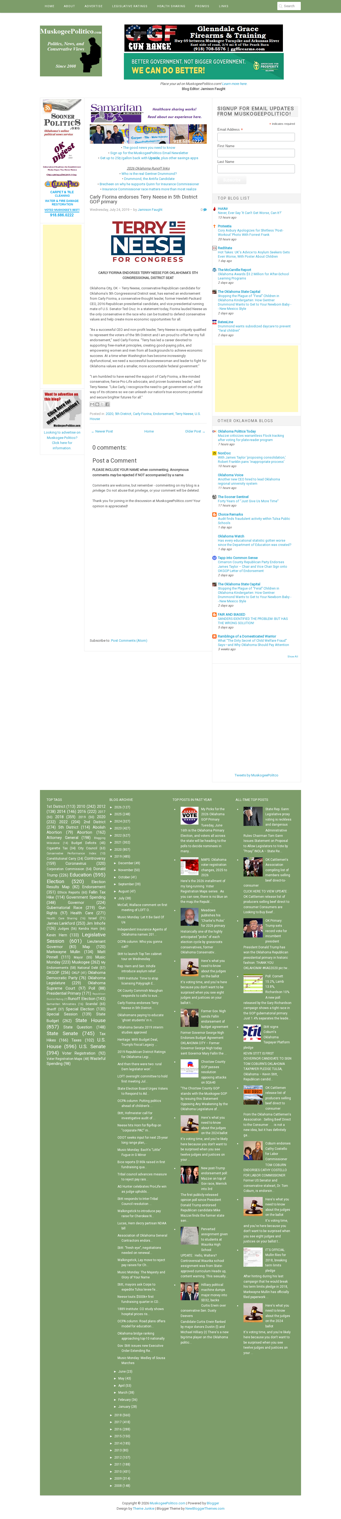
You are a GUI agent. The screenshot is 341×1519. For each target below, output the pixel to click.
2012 (101, 806)
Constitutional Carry (61, 859)
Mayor (78, 957)
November (125, 870)
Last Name (225, 162)
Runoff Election (81, 999)
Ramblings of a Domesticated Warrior (247, 636)
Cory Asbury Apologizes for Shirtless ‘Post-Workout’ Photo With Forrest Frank (250, 233)
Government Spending (85, 897)
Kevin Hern (57, 935)
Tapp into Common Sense (238, 558)
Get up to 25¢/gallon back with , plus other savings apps (149, 158)
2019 (82, 817)
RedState (225, 248)
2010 (81, 806)
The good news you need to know (149, 148)
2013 (118, 1450)
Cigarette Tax (57, 848)
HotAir (223, 209)
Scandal (92, 1004)
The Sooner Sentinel (233, 497)
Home (49, 6)
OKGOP (53, 972)
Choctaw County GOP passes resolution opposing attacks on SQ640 (213, 1072)
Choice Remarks (230, 514)
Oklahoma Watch (231, 536)
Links (224, 6)
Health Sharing (171, 6)
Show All (292, 656)
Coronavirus (76, 863)
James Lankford (61, 923)
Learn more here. (234, 84)
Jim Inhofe (95, 923)
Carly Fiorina (142, 414)
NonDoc (224, 453)
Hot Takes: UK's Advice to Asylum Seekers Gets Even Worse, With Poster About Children (254, 254)
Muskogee (81, 962)
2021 (118, 842)
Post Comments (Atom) (129, 641)
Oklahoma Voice (230, 475)
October (124, 877)
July (121, 898)
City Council (87, 848)
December (125, 863)
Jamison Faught (150, 210)
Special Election (80, 1009)
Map (86, 947)
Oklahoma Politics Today (237, 431)
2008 (118, 1486)
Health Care (82, 913)
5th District (123, 414)
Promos (202, 6)
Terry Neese (184, 414)
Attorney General (62, 837)
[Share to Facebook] (107, 404)
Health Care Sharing (62, 918)
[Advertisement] (62, 304)
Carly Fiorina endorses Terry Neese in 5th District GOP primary (143, 199)
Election (55, 881)
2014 (61, 811)
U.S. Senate (92, 1046)
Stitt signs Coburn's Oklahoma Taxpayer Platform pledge (266, 1037)
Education (81, 875)
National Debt (88, 968)
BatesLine (225, 322)
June (122, 1371)
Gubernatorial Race (64, 907)
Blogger (213, 1503)
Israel (92, 918)
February (124, 1400)
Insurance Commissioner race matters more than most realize (149, 189)
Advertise (94, 6)
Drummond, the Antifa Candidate (149, 179)
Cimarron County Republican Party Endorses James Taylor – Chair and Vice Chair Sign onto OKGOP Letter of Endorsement (252, 566)
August (123, 891)
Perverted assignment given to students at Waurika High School (214, 1239)
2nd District (94, 822)
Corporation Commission (65, 869)
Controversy (94, 858)
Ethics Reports (69, 892)
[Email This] (92, 404)
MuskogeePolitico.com (167, 1503)
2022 (63, 822)
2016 (82, 811)
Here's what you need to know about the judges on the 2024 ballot (277, 1316)
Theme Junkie (143, 1508)
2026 (118, 807)
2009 (118, 1478)
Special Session (62, 1014)
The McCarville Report (234, 270)
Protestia (225, 226)
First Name (225, 146)
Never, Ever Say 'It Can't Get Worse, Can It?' (250, 213)
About (69, 6)
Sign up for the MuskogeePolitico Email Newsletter (149, 153)
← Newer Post (102, 431)
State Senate (62, 1033)
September (126, 884)
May (121, 1378)
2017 (101, 812)
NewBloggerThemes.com (205, 1508)
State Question (77, 1027)
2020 (109, 414)
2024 (118, 821)
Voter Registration (78, 1053)
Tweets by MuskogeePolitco (256, 775)
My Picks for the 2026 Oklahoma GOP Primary (213, 814)
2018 (59, 817)
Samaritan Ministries (61, 1004)
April (121, 1386)
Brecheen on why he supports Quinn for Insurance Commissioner (149, 184)
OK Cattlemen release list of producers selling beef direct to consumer (278, 1098)
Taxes (76, 1040)
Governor (76, 902)
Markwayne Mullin (63, 952)
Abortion (84, 832)
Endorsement (163, 414)
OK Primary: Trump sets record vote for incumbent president (276, 931)
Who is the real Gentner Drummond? (149, 174)
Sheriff (51, 1009)
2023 (118, 828)
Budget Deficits (83, 843)
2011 (118, 1464)
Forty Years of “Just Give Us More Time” (248, 501)
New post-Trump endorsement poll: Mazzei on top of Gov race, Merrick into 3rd (214, 1178)
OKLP (75, 973)
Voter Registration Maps (64, 1059)
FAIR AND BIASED (231, 614)
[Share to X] (102, 404)
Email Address (230, 129)
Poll (92, 988)
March (123, 1392)
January (124, 1407)
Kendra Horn (88, 929)
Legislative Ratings (130, 6)
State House (90, 1020)
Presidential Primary (64, 993)
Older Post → (195, 431)
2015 (118, 1436)
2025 (118, 814)
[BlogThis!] (97, 404)
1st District (56, 806)
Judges (63, 929)
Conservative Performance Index (71, 853)
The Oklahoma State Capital (239, 292)
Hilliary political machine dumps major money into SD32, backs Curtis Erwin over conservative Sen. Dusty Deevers (204, 1300)
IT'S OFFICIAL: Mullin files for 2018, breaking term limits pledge (276, 1260)
